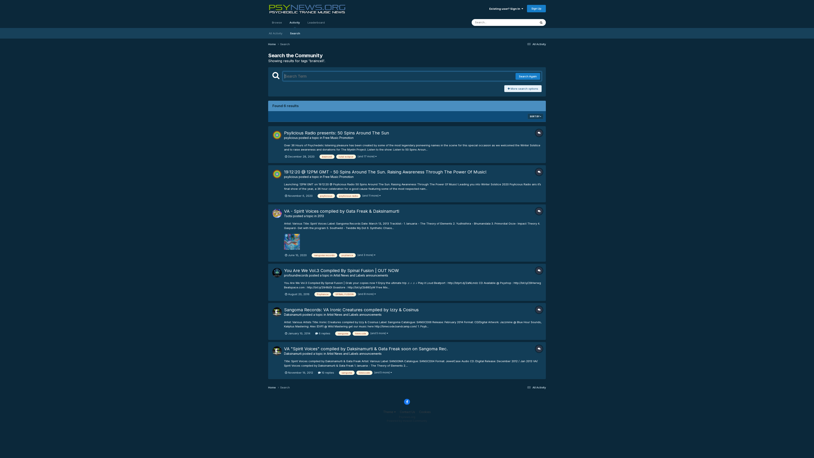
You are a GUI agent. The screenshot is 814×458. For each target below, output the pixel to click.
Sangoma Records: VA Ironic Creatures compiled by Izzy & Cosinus (351, 309)
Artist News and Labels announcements (360, 275)
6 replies (324, 333)
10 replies (327, 372)
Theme (388, 412)
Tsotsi (288, 216)
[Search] (541, 22)
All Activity (275, 33)
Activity (295, 22)
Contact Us (407, 412)
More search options (524, 88)
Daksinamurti (293, 314)
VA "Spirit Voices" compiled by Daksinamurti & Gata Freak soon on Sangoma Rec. (366, 348)
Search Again (528, 76)
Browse (277, 22)
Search (295, 33)
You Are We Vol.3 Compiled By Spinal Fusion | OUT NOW (341, 270)
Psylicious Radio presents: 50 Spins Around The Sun (336, 132)
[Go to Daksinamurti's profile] (277, 312)
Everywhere (523, 22)
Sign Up (536, 8)
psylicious (291, 138)
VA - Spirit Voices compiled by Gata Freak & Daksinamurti (341, 211)
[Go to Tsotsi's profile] (277, 213)
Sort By (535, 116)
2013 (321, 216)
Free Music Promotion (338, 138)
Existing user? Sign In (505, 8)
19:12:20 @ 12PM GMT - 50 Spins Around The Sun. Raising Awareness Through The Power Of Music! (385, 172)
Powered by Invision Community (407, 420)
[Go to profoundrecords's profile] (277, 272)
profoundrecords (296, 275)
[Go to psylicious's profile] (277, 135)
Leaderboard (316, 22)
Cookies (425, 412)
